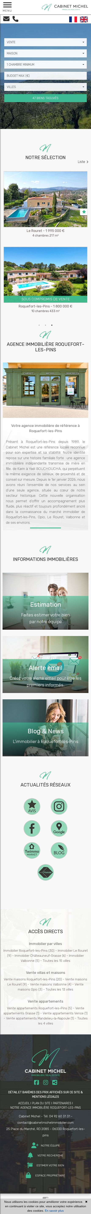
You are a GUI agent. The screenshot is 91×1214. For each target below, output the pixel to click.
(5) (39, 1008)
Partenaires (62, 1103)
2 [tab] (45, 325)
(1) (65, 1013)
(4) (50, 984)
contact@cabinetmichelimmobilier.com (45, 1123)
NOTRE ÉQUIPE (50, 1145)
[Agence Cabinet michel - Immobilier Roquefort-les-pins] (64, 7)
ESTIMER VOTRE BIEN (50, 1165)
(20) (33, 979)
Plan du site (41, 1103)
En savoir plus (54, 1210)
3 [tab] (52, 325)
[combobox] (45, 42)
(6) (40, 956)
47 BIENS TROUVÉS (45, 98)
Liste (81, 162)
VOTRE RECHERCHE (50, 1155)
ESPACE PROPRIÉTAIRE (50, 1175)
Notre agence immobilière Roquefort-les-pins (45, 1108)
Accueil (24, 1103)
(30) (28, 951)
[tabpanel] (45, 246)
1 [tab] (39, 325)
